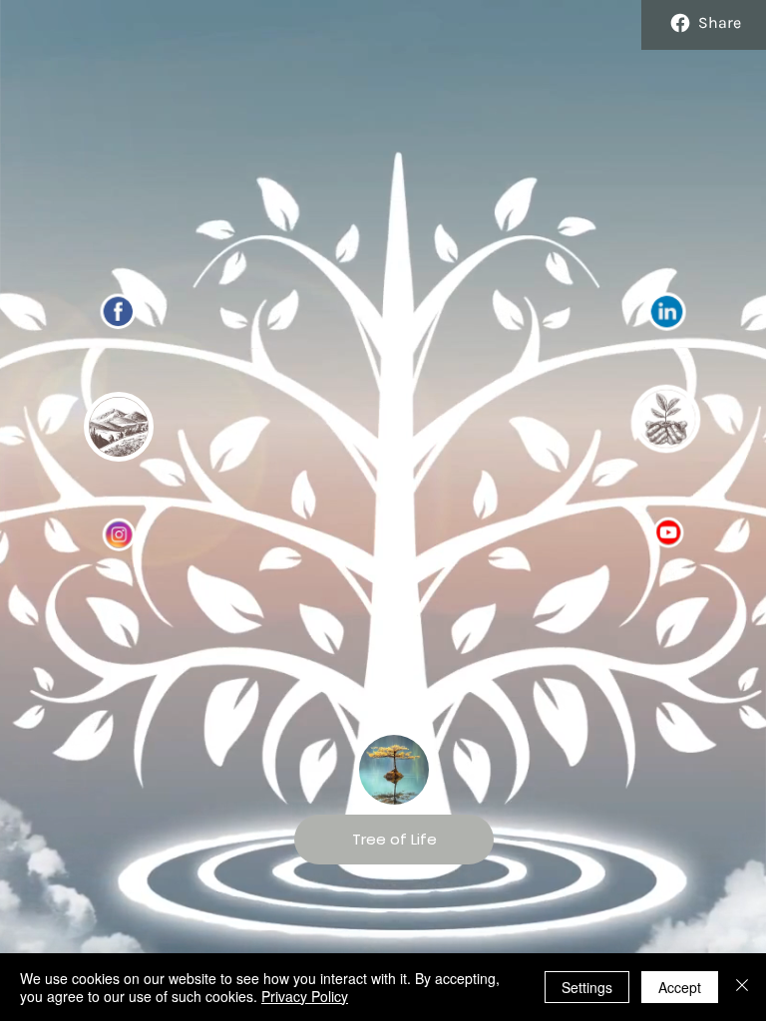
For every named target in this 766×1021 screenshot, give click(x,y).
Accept (679, 987)
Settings (587, 987)
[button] (119, 427)
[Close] (742, 987)
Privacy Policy (304, 996)
